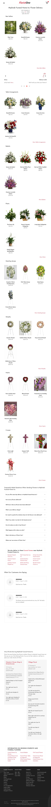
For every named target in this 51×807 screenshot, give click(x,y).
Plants (5, 777)
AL (13, 800)
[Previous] (5, 76)
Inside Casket (7, 787)
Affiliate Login (29, 784)
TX (17, 804)
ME (22, 802)
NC (14, 803)
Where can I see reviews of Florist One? (16, 540)
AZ (15, 800)
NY (25, 12)
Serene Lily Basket (10, 62)
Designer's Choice (8, 790)
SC (35, 803)
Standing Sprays (7, 779)
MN (25, 802)
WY (27, 804)
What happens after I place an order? (15, 530)
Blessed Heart (25, 393)
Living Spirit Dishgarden (40, 224)
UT (18, 804)
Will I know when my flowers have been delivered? (18, 504)
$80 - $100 (17, 774)
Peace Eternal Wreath (40, 338)
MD (38, 800)
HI (27, 800)
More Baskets (42, 199)
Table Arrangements (8, 774)
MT (13, 803)
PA (33, 803)
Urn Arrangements (8, 785)
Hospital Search (41, 780)
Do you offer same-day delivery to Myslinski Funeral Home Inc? (21, 494)
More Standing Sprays (40, 313)
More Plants (42, 257)
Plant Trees (10, 37)
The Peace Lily (10, 224)
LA (34, 800)
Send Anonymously (41, 772)
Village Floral (32, 662)
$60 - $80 (17, 772)
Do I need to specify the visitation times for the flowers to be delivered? (24, 515)
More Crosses (42, 480)
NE (17, 803)
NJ (20, 803)
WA (23, 804)
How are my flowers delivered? (13, 499)
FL (24, 800)
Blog (29, 804)
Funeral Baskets (24, 752)
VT (21, 804)
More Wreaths (41, 368)
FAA (28, 803)
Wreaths (6, 780)
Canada (39, 775)
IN (31, 800)
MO (27, 802)
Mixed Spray (40, 282)
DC (22, 800)
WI (24, 804)
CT (20, 800)
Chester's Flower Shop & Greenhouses (14, 663)
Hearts (5, 782)
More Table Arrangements (39, 142)
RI (34, 803)
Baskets (5, 775)
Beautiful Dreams (25, 37)
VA (19, 804)
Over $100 (17, 775)
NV (23, 803)
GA (26, 800)
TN (38, 803)
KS (32, 800)
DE (23, 800)
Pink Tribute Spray (25, 282)
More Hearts (42, 426)
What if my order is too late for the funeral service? (19, 520)
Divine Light (10, 451)
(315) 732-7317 (25, 13)
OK (30, 803)
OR (31, 803)
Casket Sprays (7, 789)
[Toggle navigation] (4, 2)
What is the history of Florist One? (14, 535)
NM (22, 803)
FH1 (31, 804)
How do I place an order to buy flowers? (16, 525)
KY (33, 800)
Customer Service (30, 775)
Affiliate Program (30, 780)
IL (30, 800)
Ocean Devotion (40, 113)
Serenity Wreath (11, 338)
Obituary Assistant (30, 785)
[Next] (45, 76)
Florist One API (29, 782)
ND (16, 803)
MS (11, 803)
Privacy (28, 777)
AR (14, 800)
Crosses (5, 784)
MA (36, 800)
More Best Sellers (41, 68)
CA (17, 800)
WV (26, 804)
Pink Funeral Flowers (38, 752)
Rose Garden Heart (10, 393)
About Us (28, 772)
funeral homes (28, 550)
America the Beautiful (10, 136)
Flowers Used (40, 774)
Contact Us (28, 774)
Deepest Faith (25, 451)
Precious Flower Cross (10, 474)
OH (26, 803)
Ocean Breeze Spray (10, 307)
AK (11, 800)
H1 (32, 804)
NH (19, 803)
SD (36, 803)
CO (19, 800)
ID (29, 800)
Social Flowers (29, 779)
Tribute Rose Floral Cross (40, 451)
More (39, 82)
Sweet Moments (25, 113)
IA (28, 800)
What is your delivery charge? (13, 510)
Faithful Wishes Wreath (25, 338)
